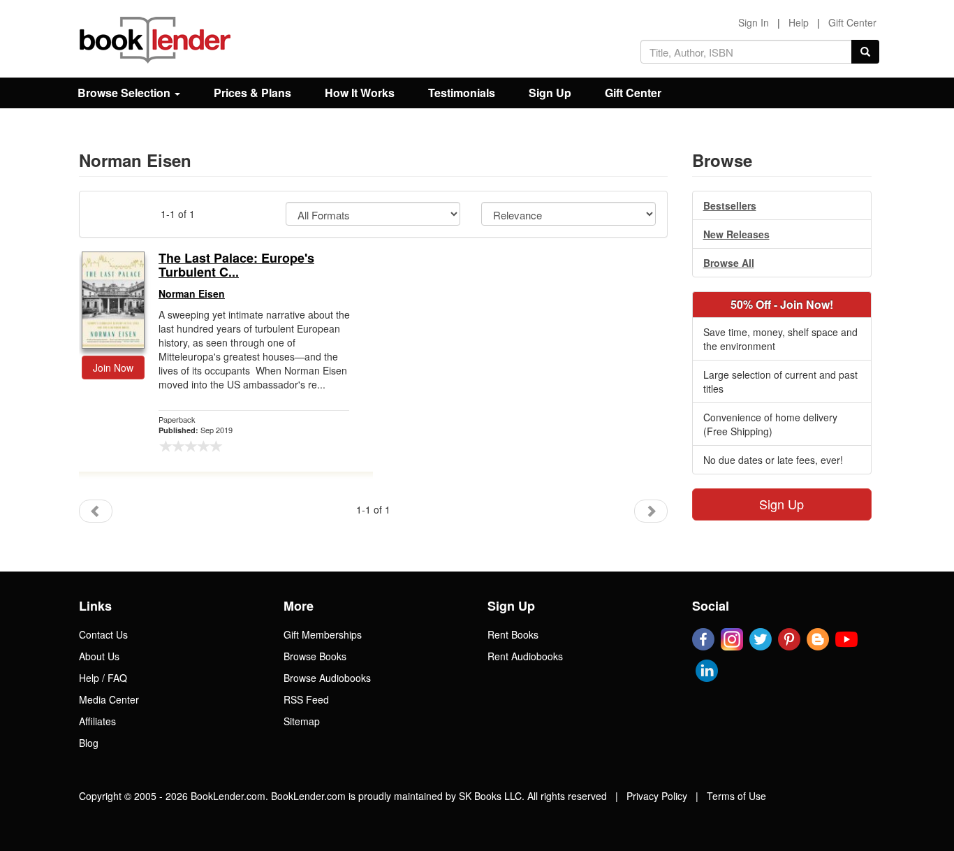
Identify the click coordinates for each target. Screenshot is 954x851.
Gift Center (852, 22)
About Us (99, 656)
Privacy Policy (656, 796)
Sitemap (302, 721)
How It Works (360, 93)
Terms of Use (736, 796)
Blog (88, 743)
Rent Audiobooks (525, 656)
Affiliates (97, 721)
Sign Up (550, 93)
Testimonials (461, 93)
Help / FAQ (103, 678)
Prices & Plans (252, 93)
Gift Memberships (323, 634)
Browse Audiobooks (327, 678)
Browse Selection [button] (125, 93)
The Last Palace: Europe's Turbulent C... (236, 265)
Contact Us (103, 634)
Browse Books (315, 656)
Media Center (109, 699)
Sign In (753, 22)
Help (798, 22)
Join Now (113, 367)
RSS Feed (306, 699)
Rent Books (512, 634)
